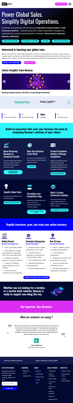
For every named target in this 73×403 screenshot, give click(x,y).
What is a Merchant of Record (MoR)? (47, 360)
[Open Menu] (69, 4)
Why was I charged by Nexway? (13, 360)
